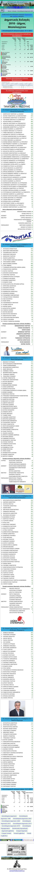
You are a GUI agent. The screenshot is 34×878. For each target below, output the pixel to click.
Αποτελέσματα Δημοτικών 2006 (11, 821)
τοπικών (15, 16)
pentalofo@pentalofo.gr (17, 871)
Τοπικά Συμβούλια (19, 833)
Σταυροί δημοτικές (21, 831)
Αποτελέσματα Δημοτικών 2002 (22, 818)
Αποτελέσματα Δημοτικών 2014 (22, 823)
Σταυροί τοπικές (6, 833)
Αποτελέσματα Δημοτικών (9, 816)
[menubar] (2, 10)
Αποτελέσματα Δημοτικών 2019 (11, 826)
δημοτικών (28, 14)
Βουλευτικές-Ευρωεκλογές (19, 828)
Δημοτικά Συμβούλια (8, 831)
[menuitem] (2, 10)
